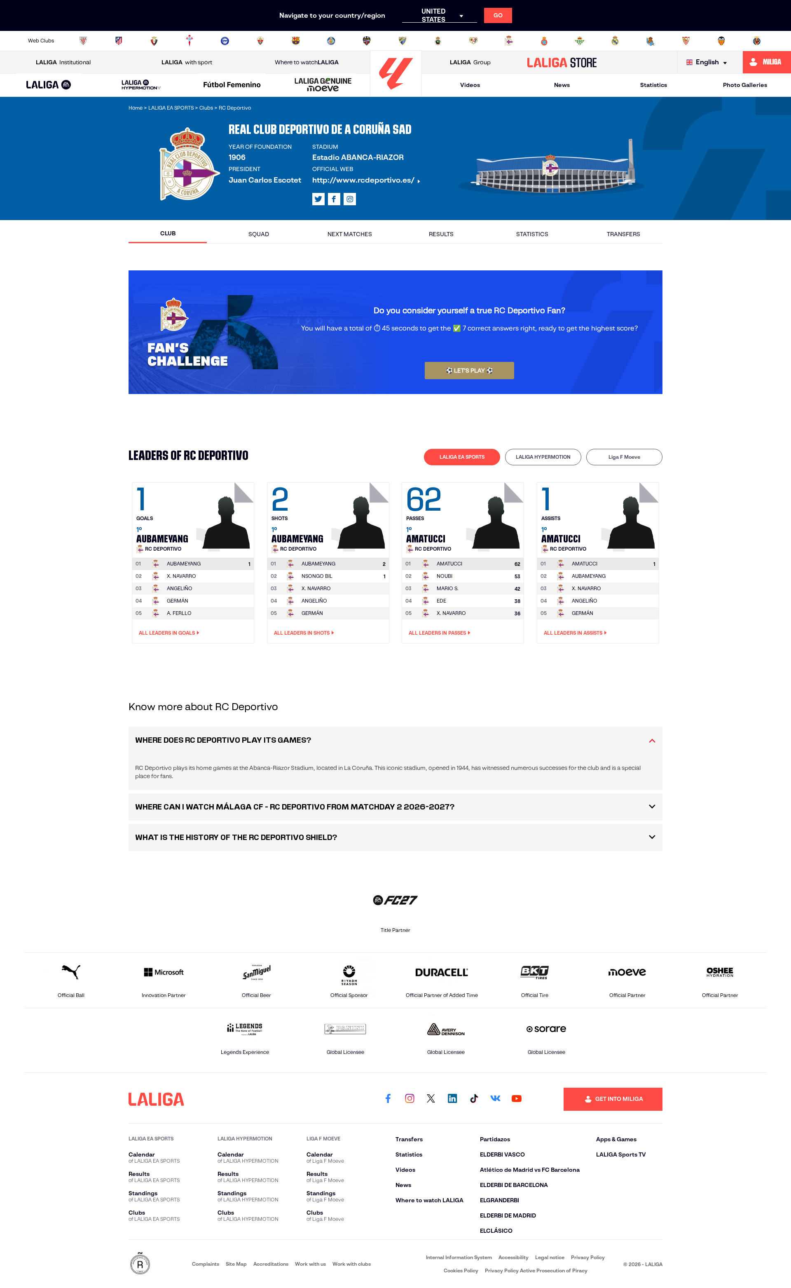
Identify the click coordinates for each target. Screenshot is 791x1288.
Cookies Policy (461, 1270)
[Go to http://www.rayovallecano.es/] (473, 41)
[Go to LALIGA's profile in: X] (318, 199)
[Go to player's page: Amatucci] (496, 515)
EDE (441, 600)
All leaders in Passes (437, 633)
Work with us (310, 1264)
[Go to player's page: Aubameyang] (226, 515)
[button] (48, 85)
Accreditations (270, 1264)
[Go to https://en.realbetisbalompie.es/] (579, 41)
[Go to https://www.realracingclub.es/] (438, 41)
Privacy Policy (588, 1257)
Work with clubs (351, 1264)
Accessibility (513, 1257)
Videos (470, 85)
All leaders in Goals (167, 633)
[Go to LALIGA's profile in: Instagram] (350, 199)
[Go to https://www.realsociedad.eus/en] (650, 41)
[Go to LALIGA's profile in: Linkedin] (452, 1099)
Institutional (63, 62)
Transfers (623, 234)
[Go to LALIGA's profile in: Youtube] (516, 1099)
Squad (258, 234)
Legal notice (549, 1257)
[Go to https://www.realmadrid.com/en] (615, 41)
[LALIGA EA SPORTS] (48, 85)
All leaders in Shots (302, 633)
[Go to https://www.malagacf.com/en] (402, 41)
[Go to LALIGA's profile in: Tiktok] (473, 1099)
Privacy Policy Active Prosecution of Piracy (536, 1270)
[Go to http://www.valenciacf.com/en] (721, 41)
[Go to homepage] (395, 92)
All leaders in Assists (573, 633)
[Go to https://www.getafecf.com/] (331, 41)
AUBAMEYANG (589, 576)
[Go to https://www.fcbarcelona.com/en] (296, 41)
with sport (186, 62)
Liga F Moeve (624, 457)
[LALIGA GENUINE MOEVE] (323, 85)
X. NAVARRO (181, 576)
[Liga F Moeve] (232, 85)
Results (441, 234)
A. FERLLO (179, 613)
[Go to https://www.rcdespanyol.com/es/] (544, 41)
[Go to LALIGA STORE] (562, 62)
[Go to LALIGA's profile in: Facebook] (388, 1099)
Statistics (653, 85)
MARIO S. (448, 588)
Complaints (205, 1264)
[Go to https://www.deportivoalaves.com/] (225, 41)
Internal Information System (459, 1257)
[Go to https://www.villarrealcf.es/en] (757, 41)
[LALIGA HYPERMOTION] (141, 85)
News (562, 85)
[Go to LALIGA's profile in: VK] (495, 1099)
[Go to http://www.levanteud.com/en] (366, 41)
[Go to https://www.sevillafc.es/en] (686, 41)
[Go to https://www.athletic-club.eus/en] (83, 41)
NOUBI (444, 576)
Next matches (350, 234)
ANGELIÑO (179, 588)
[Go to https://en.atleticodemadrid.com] (118, 41)
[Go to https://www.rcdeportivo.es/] (509, 41)
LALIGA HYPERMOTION (543, 457)
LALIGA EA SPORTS (462, 457)
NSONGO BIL (317, 576)
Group (470, 62)
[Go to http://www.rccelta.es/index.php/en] (189, 41)
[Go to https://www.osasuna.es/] (154, 41)
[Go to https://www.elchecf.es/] (260, 41)
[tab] (462, 457)
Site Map (236, 1264)
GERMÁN (177, 600)
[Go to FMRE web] (140, 1264)
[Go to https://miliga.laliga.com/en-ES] (767, 62)
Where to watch (307, 62)
